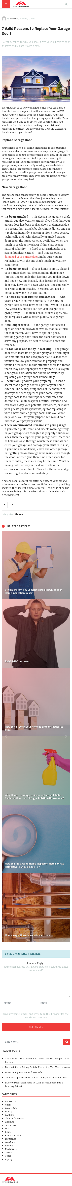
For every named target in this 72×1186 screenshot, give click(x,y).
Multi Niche (11, 1148)
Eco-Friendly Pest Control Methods (23, 1072)
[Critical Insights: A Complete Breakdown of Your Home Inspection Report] (36, 565)
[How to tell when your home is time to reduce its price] (36, 702)
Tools (8, 1155)
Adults (8, 1104)
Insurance (10, 1138)
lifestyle (9, 1145)
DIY (7, 1128)
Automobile (11, 1108)
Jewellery (10, 1142)
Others (8, 1152)
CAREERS (9, 1114)
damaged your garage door (21, 257)
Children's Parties (14, 1118)
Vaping (8, 1159)
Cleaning (9, 1121)
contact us (10, 1125)
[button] (6, 736)
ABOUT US (10, 1101)
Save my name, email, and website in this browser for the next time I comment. (36, 1015)
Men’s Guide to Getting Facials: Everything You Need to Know (37, 1067)
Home (19, 514)
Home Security (13, 1135)
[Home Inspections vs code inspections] (36, 907)
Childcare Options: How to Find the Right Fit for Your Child (36, 1077)
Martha (14, 18)
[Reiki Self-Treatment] (36, 633)
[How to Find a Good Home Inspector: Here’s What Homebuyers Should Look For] (36, 839)
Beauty (8, 1111)
